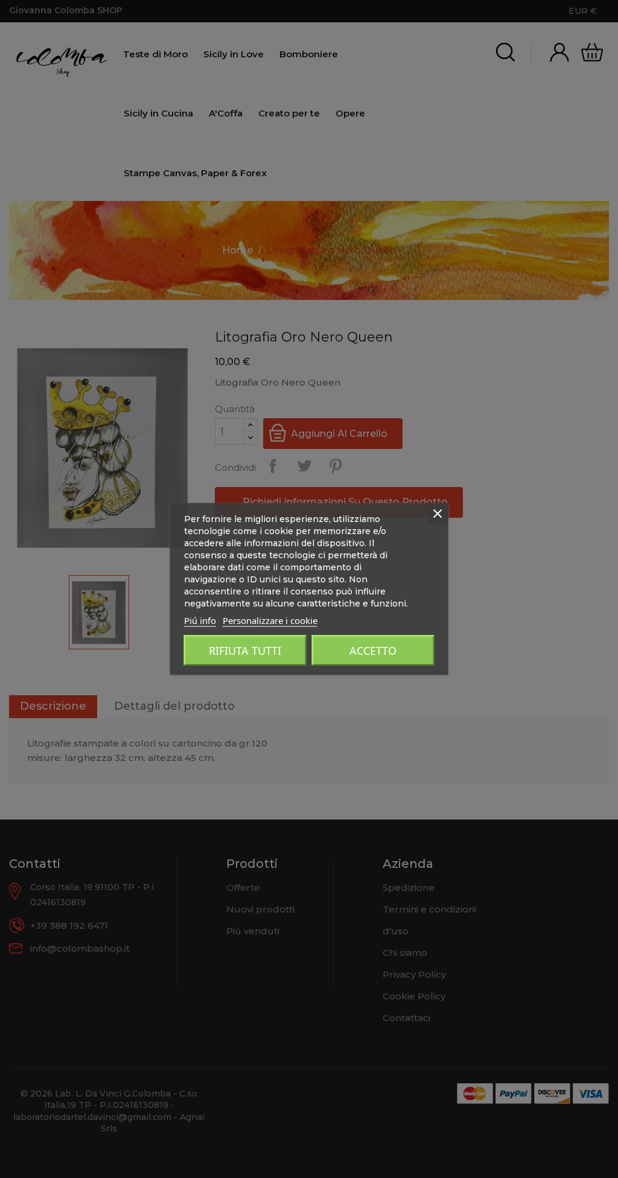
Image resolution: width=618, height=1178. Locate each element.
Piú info (200, 620)
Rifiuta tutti (245, 650)
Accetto (373, 650)
